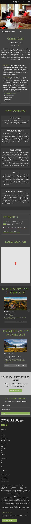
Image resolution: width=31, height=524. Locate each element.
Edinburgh (20, 31)
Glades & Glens (9, 353)
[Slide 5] (18, 22)
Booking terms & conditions (23, 488)
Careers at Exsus (4, 477)
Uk (15, 31)
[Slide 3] (15, 22)
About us (2, 472)
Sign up (3, 413)
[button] (15, 263)
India (2, 464)
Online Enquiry (3, 436)
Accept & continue (8, 520)
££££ (18, 45)
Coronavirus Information (5, 440)
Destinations (7, 31)
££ (12, 315)
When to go (3, 454)
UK (1, 460)
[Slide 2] (14, 22)
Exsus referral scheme (5, 479)
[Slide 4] (16, 22)
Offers (2, 450)
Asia (1, 462)
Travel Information (4, 438)
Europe (12, 31)
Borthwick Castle (10, 311)
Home (2, 31)
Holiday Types (3, 448)
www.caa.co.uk (23, 504)
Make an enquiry (14, 390)
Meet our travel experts (5, 474)
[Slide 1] (12, 22)
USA (1, 466)
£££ (11, 315)
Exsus (15, 2)
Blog (1, 452)
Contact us (3, 434)
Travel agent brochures (5, 481)
